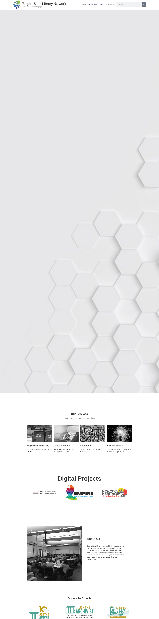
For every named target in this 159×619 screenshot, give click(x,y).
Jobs (101, 4)
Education (109, 4)
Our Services (93, 4)
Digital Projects (62, 445)
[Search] (144, 4)
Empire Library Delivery (38, 445)
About (84, 4)
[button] (29, 493)
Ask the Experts (115, 445)
